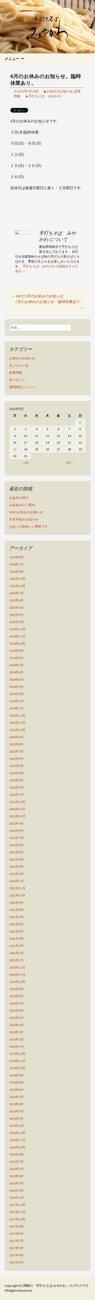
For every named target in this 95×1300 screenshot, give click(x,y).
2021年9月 (16, 902)
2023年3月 (16, 780)
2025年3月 (16, 615)
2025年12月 (17, 579)
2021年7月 (16, 917)
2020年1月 (16, 1046)
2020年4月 (16, 1025)
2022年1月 (16, 881)
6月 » (69, 463)
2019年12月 (17, 1054)
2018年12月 (17, 1133)
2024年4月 (16, 687)
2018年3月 (16, 1183)
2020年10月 (17, 982)
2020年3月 (16, 1032)
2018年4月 (16, 1176)
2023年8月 (16, 744)
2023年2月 (16, 787)
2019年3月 (16, 1111)
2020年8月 (16, 996)
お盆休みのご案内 (22, 505)
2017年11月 (17, 1212)
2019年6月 (16, 1090)
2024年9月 (16, 651)
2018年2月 (16, 1190)
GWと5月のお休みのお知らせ (37, 296)
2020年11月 (17, 974)
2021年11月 (17, 888)
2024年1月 (16, 708)
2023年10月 (17, 730)
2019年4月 (16, 1104)
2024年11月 (17, 636)
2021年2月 (16, 953)
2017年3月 (16, 1262)
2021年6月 (16, 924)
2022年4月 (16, 859)
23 (14, 449)
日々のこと (17, 380)
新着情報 (15, 372)
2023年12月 (17, 715)
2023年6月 (16, 759)
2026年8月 (16, 557)
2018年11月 (17, 1140)
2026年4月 (16, 571)
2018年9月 (16, 1154)
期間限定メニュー (22, 387)
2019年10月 (17, 1068)
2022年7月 (16, 838)
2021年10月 (17, 895)
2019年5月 (16, 1097)
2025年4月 (16, 607)
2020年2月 (16, 1039)
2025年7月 (16, 593)
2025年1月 (16, 622)
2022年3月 (16, 866)
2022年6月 (16, 845)
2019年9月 (16, 1075)
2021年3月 (16, 946)
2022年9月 (16, 823)
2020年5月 (16, 1018)
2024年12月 (17, 629)
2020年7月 (16, 1003)
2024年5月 (16, 679)
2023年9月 (16, 737)
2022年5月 (16, 852)
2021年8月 (16, 910)
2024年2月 (16, 701)
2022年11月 (17, 809)
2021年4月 (16, 938)
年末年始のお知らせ (23, 519)
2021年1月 (16, 960)
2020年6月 (16, 1010)
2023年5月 (16, 766)
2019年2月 (16, 1118)
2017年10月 (17, 1219)
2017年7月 (16, 1241)
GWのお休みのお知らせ (26, 512)
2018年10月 (17, 1147)
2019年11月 (17, 1061)
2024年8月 (16, 658)
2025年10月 (17, 586)
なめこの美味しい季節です (28, 526)
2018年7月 (16, 1162)
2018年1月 (16, 1198)
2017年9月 (16, 1226)
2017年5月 (16, 1248)
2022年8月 (16, 831)
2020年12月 (17, 967)
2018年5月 (16, 1169)
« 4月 (25, 463)
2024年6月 (16, 672)
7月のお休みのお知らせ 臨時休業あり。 (49, 304)
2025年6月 (16, 600)
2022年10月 (17, 816)
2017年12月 (17, 1205)
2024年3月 (16, 694)
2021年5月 (16, 931)
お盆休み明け (19, 498)
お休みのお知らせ (60, 91)
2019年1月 (16, 1126)
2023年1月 (16, 795)
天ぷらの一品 (19, 365)
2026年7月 (16, 564)
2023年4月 (16, 773)
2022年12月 (17, 802)
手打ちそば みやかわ (45, 96)
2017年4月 (16, 1255)
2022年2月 (16, 874)
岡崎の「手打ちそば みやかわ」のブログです (56, 1286)
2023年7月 (16, 751)
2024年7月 (16, 665)
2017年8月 (16, 1234)
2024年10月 (17, 643)
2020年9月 (16, 989)
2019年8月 (16, 1082)
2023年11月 (17, 723)
